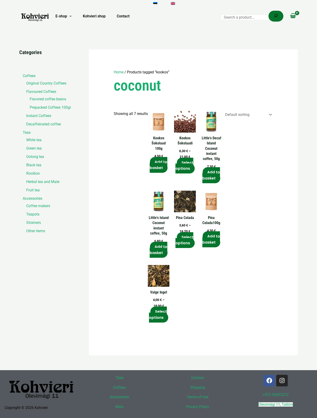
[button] (69, 16)
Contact (123, 16)
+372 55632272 (276, 394)
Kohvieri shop (94, 16)
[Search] (275, 16)
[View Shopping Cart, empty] (293, 16)
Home (118, 72)
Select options (184, 165)
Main (119, 407)
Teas (119, 378)
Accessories (119, 397)
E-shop (61, 16)
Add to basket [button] (158, 165)
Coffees (119, 387)
